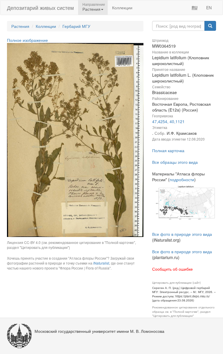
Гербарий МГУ (76, 26)
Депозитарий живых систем (40, 7)
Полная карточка (168, 150)
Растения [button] (91, 9)
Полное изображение (27, 40)
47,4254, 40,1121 (168, 121)
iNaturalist (101, 262)
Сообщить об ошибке (172, 269)
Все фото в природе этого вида (182, 234)
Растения (20, 26)
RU (194, 7)
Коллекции (122, 7)
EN (209, 7)
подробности (182, 179)
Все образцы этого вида (175, 162)
